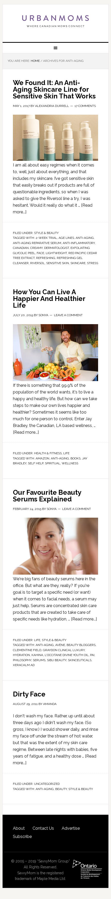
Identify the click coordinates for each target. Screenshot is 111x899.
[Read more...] (26, 432)
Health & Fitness (48, 453)
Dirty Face (29, 694)
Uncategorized (47, 784)
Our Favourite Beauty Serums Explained (47, 496)
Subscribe (22, 836)
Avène (60, 645)
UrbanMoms (56, 21)
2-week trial (46, 238)
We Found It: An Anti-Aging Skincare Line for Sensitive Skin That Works (54, 89)
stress (92, 263)
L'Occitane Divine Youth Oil (67, 655)
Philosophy (22, 660)
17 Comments (85, 106)
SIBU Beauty (56, 660)
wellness (70, 463)
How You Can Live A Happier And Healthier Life (49, 298)
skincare (77, 263)
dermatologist (56, 248)
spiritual (52, 463)
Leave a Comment (68, 315)
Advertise (71, 828)
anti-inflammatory (79, 243)
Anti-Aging (85, 238)
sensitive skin (57, 263)
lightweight (56, 253)
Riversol (37, 263)
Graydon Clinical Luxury (64, 650)
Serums (39, 660)
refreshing (45, 258)
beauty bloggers (81, 645)
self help (35, 463)
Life (66, 453)
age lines (66, 238)
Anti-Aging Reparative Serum (37, 243)
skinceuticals (79, 660)
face (40, 253)
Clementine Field (27, 650)
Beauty (61, 789)
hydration (21, 655)
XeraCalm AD (24, 665)
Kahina (37, 655)
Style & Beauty (46, 233)
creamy (36, 248)
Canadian (21, 248)
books (75, 458)
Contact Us (43, 828)
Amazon (42, 458)
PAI (92, 655)
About (19, 828)
